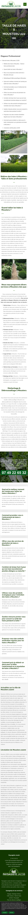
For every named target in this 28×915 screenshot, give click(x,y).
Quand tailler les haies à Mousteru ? (13, 69)
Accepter (4, 912)
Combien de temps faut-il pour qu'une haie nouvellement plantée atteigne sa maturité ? (14, 569)
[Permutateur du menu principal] (25, 4)
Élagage (9, 894)
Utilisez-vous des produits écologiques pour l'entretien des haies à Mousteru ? (13, 595)
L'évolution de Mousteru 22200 (12, 128)
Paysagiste (16, 898)
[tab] (14, 490)
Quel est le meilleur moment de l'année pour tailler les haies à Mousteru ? (13, 491)
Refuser (11, 912)
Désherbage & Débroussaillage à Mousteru (15, 78)
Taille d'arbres (10, 896)
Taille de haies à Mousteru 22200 (10, 60)
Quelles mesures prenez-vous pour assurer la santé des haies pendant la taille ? (13, 619)
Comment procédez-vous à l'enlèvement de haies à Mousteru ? (12, 517)
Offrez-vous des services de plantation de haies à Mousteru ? (13, 543)
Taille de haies (17, 896)
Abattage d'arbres (16, 894)
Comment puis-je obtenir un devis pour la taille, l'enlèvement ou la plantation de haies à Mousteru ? (15, 122)
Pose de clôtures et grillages (14, 900)
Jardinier (11, 898)
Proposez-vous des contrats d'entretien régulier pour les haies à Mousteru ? (13, 640)
